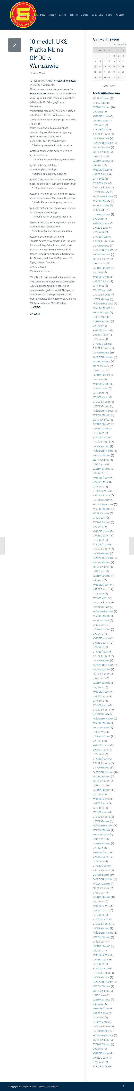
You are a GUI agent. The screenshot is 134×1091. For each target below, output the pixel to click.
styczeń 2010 (101, 968)
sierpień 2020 (101, 419)
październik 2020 (103, 410)
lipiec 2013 (99, 785)
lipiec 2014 (99, 731)
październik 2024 (103, 196)
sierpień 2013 (101, 780)
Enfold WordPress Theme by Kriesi (44, 1086)
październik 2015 (103, 665)
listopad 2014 (101, 714)
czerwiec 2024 (101, 214)
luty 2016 (98, 647)
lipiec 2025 (99, 156)
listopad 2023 (101, 245)
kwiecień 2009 (101, 1008)
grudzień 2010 (101, 923)
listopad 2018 (101, 499)
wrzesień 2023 (101, 254)
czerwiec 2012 (101, 843)
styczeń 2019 (101, 491)
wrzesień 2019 (101, 455)
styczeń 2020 (101, 437)
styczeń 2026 (101, 129)
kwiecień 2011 (101, 906)
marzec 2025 (100, 174)
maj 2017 (98, 580)
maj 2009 (98, 1004)
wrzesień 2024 (101, 201)
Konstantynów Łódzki (65, 80)
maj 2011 (98, 901)
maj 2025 (98, 165)
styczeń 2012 (101, 865)
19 (95, 71)
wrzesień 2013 (101, 776)
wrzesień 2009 (101, 986)
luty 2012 (98, 861)
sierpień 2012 (101, 834)
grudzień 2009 (101, 972)
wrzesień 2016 (101, 615)
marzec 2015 (100, 696)
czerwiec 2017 (101, 575)
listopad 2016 (101, 607)
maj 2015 (98, 687)
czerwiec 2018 (101, 522)
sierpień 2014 (101, 727)
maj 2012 (98, 848)
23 (114, 71)
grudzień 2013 (101, 763)
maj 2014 (98, 740)
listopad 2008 (101, 1030)
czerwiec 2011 (101, 897)
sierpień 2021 (101, 366)
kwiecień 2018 (101, 531)
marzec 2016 (100, 642)
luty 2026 (98, 125)
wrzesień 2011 (101, 883)
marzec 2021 (100, 388)
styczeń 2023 (101, 290)
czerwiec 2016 (101, 629)
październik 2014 (103, 718)
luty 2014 (98, 754)
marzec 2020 (100, 428)
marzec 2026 (100, 120)
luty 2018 (98, 540)
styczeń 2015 (101, 705)
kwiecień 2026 (101, 116)
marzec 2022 (100, 334)
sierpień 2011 (101, 888)
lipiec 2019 (99, 464)
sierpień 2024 (101, 205)
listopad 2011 (101, 874)
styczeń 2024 (101, 236)
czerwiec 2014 (101, 736)
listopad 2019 (101, 446)
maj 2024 (98, 218)
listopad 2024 (101, 192)
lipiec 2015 (99, 678)
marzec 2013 (100, 803)
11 (123, 61)
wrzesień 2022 (101, 308)
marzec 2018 (100, 535)
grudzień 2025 (101, 134)
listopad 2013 (101, 767)
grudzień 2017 (101, 548)
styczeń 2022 (101, 343)
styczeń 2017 (101, 598)
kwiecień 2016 (101, 638)
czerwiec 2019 (101, 468)
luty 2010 (98, 963)
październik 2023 (103, 250)
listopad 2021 (101, 352)
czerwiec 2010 (101, 946)
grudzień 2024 (101, 187)
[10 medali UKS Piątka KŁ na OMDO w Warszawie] (14, 45)
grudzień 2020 (101, 401)
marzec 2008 (100, 1057)
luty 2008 (98, 1062)
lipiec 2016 (99, 624)
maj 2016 (98, 633)
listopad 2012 (101, 821)
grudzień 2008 (101, 1026)
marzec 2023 (100, 281)
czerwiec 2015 (101, 682)
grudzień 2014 (101, 709)
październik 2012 (103, 825)
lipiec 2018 (99, 517)
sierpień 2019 (101, 459)
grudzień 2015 (101, 656)
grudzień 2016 (101, 602)
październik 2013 (103, 772)
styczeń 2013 (101, 812)
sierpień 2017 (101, 566)
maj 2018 (98, 526)
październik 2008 (103, 1035)
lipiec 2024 (99, 209)
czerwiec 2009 (101, 999)
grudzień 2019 (101, 441)
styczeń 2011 (101, 919)
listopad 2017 (101, 553)
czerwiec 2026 (101, 107)
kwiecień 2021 (101, 383)
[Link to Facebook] (123, 1086)
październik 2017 (103, 557)
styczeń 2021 (101, 397)
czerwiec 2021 (101, 374)
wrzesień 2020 (101, 415)
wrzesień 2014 (101, 723)
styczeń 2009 (101, 1021)
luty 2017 (98, 593)
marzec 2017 (100, 589)
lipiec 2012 (99, 839)
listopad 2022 (101, 299)
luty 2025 (98, 178)
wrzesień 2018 (101, 508)
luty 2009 (98, 1017)
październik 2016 (103, 611)
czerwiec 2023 (101, 267)
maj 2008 (98, 1048)
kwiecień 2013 (101, 798)
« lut (105, 85)
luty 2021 (98, 392)
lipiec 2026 (99, 102)
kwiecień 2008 (101, 1053)
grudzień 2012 (101, 816)
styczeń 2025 (101, 183)
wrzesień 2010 (101, 937)
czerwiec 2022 (101, 321)
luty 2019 (98, 486)
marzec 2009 (100, 1013)
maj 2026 (98, 111)
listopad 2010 (101, 928)
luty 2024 (98, 232)
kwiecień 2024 (101, 223)
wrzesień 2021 (101, 361)
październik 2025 (103, 142)
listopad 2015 (101, 660)
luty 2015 (98, 700)
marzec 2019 (100, 482)
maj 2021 (98, 379)
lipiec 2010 (99, 941)
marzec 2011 (100, 910)
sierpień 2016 (101, 620)
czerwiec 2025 (101, 160)
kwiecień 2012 (101, 852)
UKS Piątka (23, 1086)
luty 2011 (98, 914)
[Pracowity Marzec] (2, 546)
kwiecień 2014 (101, 745)
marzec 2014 (100, 749)
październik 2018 (103, 504)
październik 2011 (103, 879)
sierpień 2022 (101, 312)
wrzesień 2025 (101, 147)
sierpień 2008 (101, 1039)
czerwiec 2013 (101, 789)
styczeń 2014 (101, 758)
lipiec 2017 (99, 571)
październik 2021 (103, 357)
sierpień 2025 (101, 151)
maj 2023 (98, 272)
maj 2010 (98, 950)
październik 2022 (103, 303)
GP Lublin (35, 313)
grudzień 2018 (101, 495)
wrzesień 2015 (101, 669)
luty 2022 (98, 339)
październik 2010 (103, 932)
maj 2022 (98, 325)
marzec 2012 (100, 856)
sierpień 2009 (101, 990)
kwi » (113, 85)
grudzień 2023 (101, 241)
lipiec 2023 (99, 263)
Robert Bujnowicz (39, 93)
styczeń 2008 (101, 1066)
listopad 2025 (101, 138)
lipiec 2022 (99, 316)
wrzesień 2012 (101, 830)
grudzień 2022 (101, 294)
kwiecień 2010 (101, 955)
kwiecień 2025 (101, 169)
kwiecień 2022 (101, 330)
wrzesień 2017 (101, 562)
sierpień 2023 (101, 258)
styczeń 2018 (101, 544)
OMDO (37, 307)
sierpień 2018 (101, 513)
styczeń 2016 (101, 651)
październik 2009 (103, 981)
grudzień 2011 (101, 870)
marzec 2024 (100, 227)
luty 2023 (98, 285)
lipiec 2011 (99, 892)
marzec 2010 (100, 959)
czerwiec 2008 (101, 1044)
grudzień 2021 (101, 348)
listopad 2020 (101, 406)
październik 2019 (103, 450)
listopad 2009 (101, 977)
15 (109, 66)
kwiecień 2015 (101, 691)
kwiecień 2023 (101, 276)
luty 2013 (98, 807)
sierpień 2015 (101, 674)
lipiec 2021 (99, 370)
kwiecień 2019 (101, 477)
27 (100, 77)
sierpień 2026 (101, 98)
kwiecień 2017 (101, 584)
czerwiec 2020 (101, 424)
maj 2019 (98, 473)
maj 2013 (98, 794)
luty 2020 (98, 433)
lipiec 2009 (99, 995)
